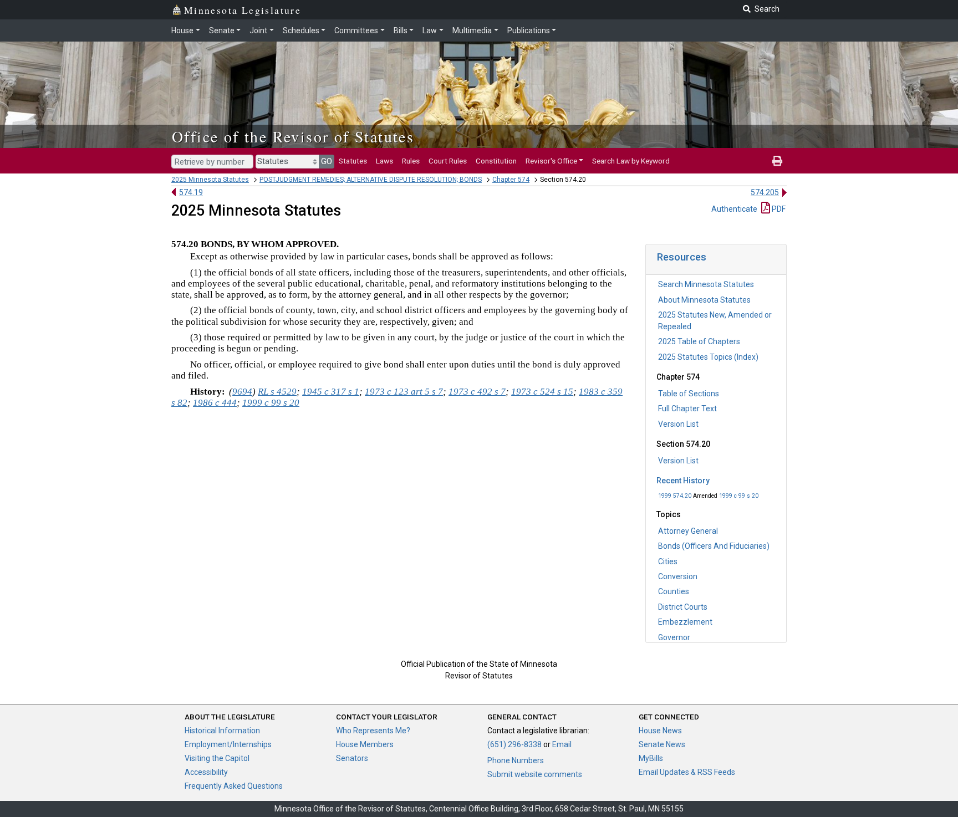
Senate (222, 30)
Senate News (662, 744)
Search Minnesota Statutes (706, 284)
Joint (258, 30)
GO (326, 161)
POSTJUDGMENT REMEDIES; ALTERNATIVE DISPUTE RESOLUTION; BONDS (370, 179)
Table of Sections (688, 393)
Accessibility (206, 772)
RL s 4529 (277, 391)
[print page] (777, 160)
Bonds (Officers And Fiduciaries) (714, 546)
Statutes (353, 160)
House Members (365, 744)
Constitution (496, 160)
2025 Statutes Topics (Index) (708, 357)
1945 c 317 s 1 (330, 391)
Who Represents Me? (373, 730)
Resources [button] (681, 257)
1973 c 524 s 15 (542, 391)
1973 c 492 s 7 (477, 391)
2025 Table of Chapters (699, 341)
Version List (678, 424)
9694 (242, 391)
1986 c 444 (215, 402)
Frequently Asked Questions (234, 786)
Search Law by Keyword (631, 160)
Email (562, 744)
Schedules (301, 30)
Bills (400, 30)
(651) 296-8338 (514, 744)
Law (429, 30)
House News (660, 730)
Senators (352, 758)
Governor (674, 637)
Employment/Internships (228, 744)
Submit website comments (534, 774)
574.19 (191, 192)
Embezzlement (685, 621)
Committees (356, 30)
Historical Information (222, 730)
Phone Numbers (515, 760)
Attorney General (688, 531)
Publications (528, 30)
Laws (384, 160)
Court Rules (448, 160)
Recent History (683, 480)
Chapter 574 (510, 179)
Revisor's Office (551, 160)
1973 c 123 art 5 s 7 (404, 391)
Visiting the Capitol (217, 758)
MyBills (651, 758)
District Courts (682, 606)
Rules (411, 160)
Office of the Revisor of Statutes (293, 136)
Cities (667, 561)
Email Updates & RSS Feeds (687, 772)
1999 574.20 (674, 495)
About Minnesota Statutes (704, 299)
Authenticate (734, 209)
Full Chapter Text (687, 408)
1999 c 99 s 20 (738, 495)
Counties (673, 591)
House (182, 30)
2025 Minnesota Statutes (210, 179)
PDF (778, 209)
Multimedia (472, 30)
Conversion (677, 576)
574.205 (765, 192)
